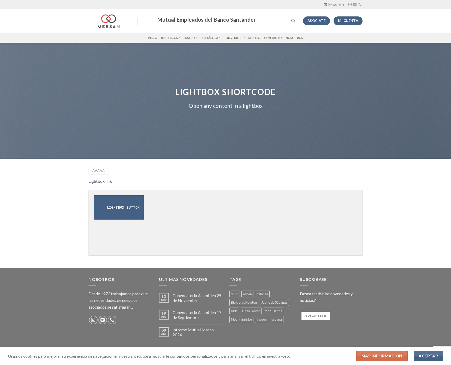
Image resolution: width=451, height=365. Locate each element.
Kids (234, 311)
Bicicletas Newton (244, 302)
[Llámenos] (359, 5)
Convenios (232, 37)
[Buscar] (293, 21)
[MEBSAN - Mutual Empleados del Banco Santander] (108, 21)
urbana (276, 319)
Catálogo (211, 37)
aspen (247, 294)
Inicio (152, 37)
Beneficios (169, 37)
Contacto (273, 37)
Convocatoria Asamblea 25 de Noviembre (197, 298)
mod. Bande (273, 311)
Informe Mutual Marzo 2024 (193, 332)
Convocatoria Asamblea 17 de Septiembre (197, 315)
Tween (262, 319)
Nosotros (294, 37)
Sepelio (254, 37)
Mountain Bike (241, 319)
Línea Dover (251, 311)
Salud (190, 37)
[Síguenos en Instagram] (350, 5)
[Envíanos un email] (355, 5)
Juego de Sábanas (274, 302)
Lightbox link (100, 181)
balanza (262, 294)
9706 (234, 294)
